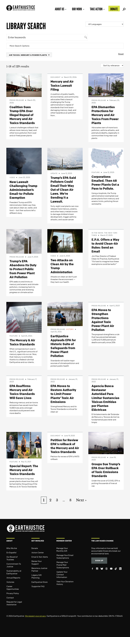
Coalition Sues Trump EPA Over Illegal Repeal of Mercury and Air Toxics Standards (22, 115)
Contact (10, 597)
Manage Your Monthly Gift (62, 549)
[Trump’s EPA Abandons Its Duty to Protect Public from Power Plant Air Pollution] (24, 241)
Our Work (77, 9)
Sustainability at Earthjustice (13, 572)
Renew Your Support (36, 562)
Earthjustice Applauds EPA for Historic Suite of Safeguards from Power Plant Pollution (63, 346)
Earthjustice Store (39, 582)
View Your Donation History (65, 582)
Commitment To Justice (13, 565)
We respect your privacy (35, 616)
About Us (59, 9)
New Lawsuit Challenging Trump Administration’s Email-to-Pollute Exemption (23, 190)
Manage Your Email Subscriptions (64, 556)
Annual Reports (13, 577)
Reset (121, 54)
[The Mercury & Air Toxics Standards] (24, 317)
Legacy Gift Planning (36, 576)
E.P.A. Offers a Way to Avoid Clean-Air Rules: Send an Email (105, 245)
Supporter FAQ (37, 586)
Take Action (96, 9)
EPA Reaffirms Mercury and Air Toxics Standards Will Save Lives (22, 392)
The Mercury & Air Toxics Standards (22, 342)
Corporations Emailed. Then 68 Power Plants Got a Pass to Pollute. (105, 182)
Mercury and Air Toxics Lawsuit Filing (62, 85)
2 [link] (50, 500)
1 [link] (44, 500)
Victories (10, 582)
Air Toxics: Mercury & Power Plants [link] (28, 55)
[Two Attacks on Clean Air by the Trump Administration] (65, 240)
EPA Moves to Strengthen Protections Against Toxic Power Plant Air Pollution (103, 320)
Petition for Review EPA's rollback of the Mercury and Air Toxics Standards (65, 446)
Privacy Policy (12, 593)
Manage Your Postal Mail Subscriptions (62, 565)
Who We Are (11, 548)
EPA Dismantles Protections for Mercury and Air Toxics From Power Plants (105, 115)
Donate (114, 9)
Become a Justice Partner (39, 569)
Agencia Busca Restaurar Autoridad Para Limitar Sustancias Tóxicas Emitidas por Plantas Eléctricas (105, 398)
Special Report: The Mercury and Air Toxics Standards (24, 470)
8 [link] (70, 500)
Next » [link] (81, 500)
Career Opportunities (12, 587)
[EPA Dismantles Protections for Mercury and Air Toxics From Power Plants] (106, 85)
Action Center (37, 552)
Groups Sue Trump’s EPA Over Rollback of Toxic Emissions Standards (106, 470)
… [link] (64, 500)
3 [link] (57, 500)
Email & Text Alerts (39, 557)
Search (123, 8)
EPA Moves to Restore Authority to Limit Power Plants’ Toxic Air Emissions (63, 394)
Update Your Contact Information (61, 574)
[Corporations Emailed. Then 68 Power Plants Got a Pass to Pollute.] (106, 158)
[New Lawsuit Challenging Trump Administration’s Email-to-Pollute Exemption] (24, 160)
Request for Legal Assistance (14, 603)
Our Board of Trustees (12, 558)
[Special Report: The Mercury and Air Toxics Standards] (24, 445)
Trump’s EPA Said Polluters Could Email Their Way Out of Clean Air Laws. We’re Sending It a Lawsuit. (63, 189)
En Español (11, 552)
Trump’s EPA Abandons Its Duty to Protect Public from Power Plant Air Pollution (23, 269)
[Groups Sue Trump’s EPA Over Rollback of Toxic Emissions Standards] (106, 443)
